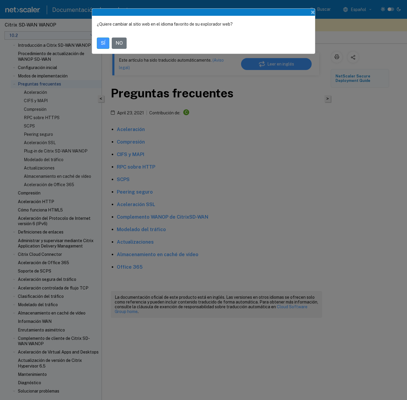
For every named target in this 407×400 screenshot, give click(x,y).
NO (119, 43)
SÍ (103, 43)
